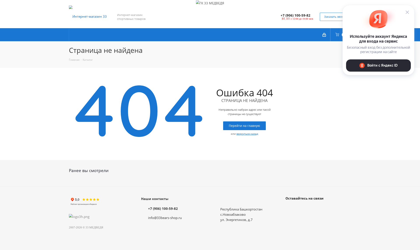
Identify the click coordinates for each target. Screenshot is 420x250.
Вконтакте (289, 208)
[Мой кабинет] (324, 34)
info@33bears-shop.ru (165, 218)
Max (300, 208)
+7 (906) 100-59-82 (295, 15)
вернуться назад (247, 134)
